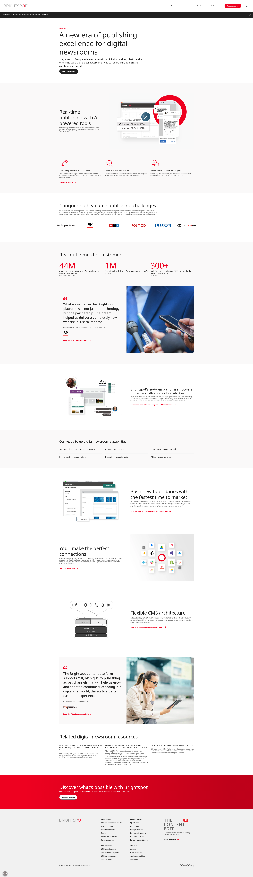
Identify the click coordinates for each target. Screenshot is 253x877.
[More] (166, 6)
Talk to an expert (69, 71)
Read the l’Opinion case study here (77, 714)
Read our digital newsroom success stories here (149, 511)
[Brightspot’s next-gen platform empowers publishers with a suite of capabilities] (91, 397)
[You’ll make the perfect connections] (162, 557)
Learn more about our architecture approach (148, 627)
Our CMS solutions (136, 819)
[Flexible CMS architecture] (91, 619)
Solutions (174, 6)
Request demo (233, 6)
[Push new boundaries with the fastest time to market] (91, 501)
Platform (162, 6)
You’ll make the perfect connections (84, 551)
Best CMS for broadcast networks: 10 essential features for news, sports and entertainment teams (126, 746)
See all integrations (67, 568)
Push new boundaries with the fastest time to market (159, 494)
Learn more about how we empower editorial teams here (153, 405)
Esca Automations (15, 14)
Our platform (106, 819)
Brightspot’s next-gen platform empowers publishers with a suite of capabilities (161, 391)
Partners (214, 6)
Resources (187, 6)
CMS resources (106, 846)
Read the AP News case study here (77, 340)
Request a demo (68, 797)
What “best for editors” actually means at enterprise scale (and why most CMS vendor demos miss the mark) (80, 747)
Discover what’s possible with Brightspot (103, 787)
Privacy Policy (86, 865)
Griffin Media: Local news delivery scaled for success (172, 745)
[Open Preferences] (5, 873)
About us (133, 846)
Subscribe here (170, 839)
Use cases (62, 28)
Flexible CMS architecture (158, 613)
